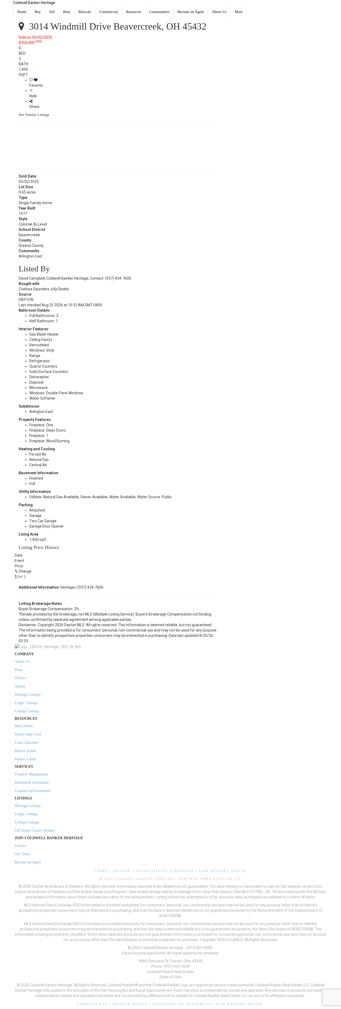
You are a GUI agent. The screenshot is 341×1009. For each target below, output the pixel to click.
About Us (219, 12)
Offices (20, 678)
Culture (20, 846)
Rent (66, 12)
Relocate (84, 12)
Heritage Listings (27, 695)
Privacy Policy (130, 1004)
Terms (101, 871)
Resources (133, 12)
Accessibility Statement (165, 871)
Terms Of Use (93, 1004)
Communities (159, 12)
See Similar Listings (34, 115)
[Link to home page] (6, 6)
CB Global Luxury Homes (34, 831)
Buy (38, 12)
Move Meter (24, 726)
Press (18, 670)
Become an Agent (190, 12)
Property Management (31, 774)
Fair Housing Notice (223, 871)
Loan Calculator (27, 743)
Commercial (108, 12)
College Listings (27, 711)
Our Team (22, 854)
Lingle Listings (26, 703)
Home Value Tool (28, 734)
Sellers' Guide (25, 759)
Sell (52, 12)
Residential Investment (32, 783)
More (239, 12)
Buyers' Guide (25, 751)
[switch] (123, 82)
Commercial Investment (33, 791)
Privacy (122, 871)
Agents (20, 686)
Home (21, 12)
